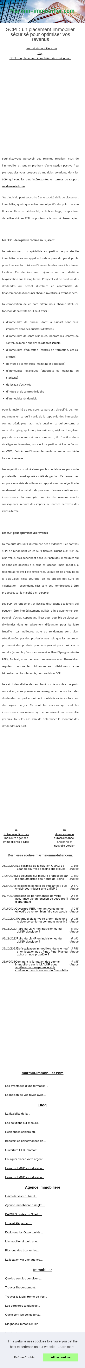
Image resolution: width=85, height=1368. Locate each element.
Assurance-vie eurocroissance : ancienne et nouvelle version (65, 839)
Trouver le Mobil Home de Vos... (26, 1296)
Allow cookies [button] (61, 1357)
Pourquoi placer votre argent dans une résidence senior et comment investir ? (42, 920)
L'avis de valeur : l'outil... (21, 1196)
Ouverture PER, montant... (22, 1150)
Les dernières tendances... (22, 1305)
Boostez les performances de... (25, 1140)
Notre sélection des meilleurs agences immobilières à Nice (16, 837)
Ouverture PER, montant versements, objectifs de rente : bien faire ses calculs (41, 910)
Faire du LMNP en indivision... (24, 1168)
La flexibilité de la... (17, 1113)
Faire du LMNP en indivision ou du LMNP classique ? (39, 930)
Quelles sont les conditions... (23, 1278)
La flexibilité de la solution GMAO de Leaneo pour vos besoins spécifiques (41, 867)
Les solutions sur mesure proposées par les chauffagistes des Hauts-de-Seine (41, 877)
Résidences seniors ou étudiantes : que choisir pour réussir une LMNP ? (41, 887)
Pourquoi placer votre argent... (25, 1159)
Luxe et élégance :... (18, 1223)
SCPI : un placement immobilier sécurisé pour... (40, 58)
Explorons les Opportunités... (24, 1232)
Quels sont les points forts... (23, 1314)
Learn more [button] (66, 1347)
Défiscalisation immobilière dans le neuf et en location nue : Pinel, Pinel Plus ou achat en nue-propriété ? (42, 951)
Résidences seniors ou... (21, 1131)
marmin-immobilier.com (41, 48)
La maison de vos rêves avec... (25, 1094)
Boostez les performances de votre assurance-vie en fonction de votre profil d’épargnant (41, 898)
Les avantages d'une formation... (26, 1085)
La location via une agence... (24, 1259)
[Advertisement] (42, 105)
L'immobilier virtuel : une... (22, 1241)
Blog (40, 53)
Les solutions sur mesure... (22, 1122)
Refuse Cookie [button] (24, 1357)
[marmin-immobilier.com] (42, 11)
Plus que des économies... (22, 1250)
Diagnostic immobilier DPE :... (24, 1323)
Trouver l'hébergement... (21, 1287)
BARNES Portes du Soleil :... (23, 1214)
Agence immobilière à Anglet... (25, 1205)
